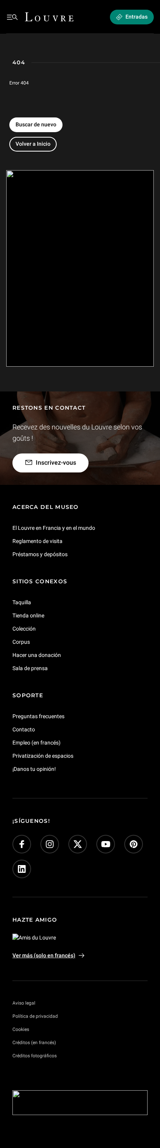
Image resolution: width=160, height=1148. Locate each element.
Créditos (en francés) (34, 1042)
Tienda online (28, 615)
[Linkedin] (21, 869)
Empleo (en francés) (36, 742)
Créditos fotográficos (34, 1055)
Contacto (23, 729)
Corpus (21, 642)
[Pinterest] (133, 844)
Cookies (20, 1029)
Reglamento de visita (37, 541)
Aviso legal (23, 1003)
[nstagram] (49, 844)
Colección (24, 629)
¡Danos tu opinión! (34, 769)
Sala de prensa (30, 668)
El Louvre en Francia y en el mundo (53, 528)
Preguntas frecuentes (38, 716)
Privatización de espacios (42, 756)
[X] (77, 844)
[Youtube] (105, 844)
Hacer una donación (36, 655)
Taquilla (21, 602)
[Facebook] (21, 844)
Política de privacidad (35, 1016)
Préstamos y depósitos (40, 554)
